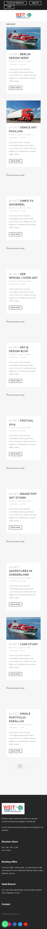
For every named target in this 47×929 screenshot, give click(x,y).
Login (9, 7)
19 (23, 284)
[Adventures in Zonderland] (23, 551)
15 (23, 430)
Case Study (29, 644)
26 (23, 357)
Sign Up (35, 3)
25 (23, 504)
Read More (15, 88)
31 (23, 137)
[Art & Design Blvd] (23, 331)
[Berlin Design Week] (23, 38)
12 (23, 211)
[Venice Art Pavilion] (23, 111)
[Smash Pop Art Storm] (23, 478)
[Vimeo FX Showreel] (23, 185)
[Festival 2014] (23, 405)
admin (29, 61)
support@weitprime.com (11, 914)
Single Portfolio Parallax (20, 717)
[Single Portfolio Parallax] (23, 698)
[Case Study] (23, 628)
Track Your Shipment (15, 3)
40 (23, 581)
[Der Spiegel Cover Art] (23, 258)
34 (23, 64)
